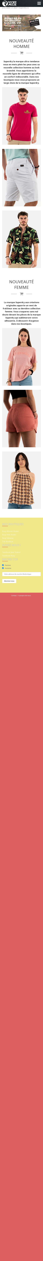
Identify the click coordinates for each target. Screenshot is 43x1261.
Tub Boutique (7, 541)
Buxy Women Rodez (10, 531)
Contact (14, 595)
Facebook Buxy (8, 555)
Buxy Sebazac (8, 538)
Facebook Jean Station (11, 552)
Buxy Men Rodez (9, 534)
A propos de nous (24, 595)
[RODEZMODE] (17, 3)
